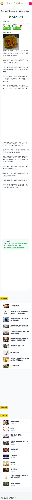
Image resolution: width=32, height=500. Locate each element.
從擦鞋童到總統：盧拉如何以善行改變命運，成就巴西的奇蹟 (20, 339)
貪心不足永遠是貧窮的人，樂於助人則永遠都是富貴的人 (20, 359)
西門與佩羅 (14, 469)
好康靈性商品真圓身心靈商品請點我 (14, 247)
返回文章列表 (5, 11)
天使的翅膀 (14, 456)
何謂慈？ (13, 462)
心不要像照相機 (15, 306)
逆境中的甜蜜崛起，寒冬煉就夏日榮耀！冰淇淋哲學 (20, 476)
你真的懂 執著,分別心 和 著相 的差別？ (19, 442)
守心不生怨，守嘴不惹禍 (17, 346)
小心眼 (12, 428)
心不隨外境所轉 (15, 366)
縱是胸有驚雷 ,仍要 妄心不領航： (20, 326)
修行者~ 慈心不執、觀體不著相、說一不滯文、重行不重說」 (20, 312)
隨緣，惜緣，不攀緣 (16, 435)
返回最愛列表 (13, 11)
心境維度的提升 (15, 421)
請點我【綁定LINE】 (20, 243)
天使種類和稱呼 (15, 449)
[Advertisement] (16, 113)
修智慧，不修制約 (15, 483)
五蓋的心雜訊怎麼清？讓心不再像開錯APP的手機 (20, 332)
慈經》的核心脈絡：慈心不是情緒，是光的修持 (19, 319)
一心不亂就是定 (15, 352)
